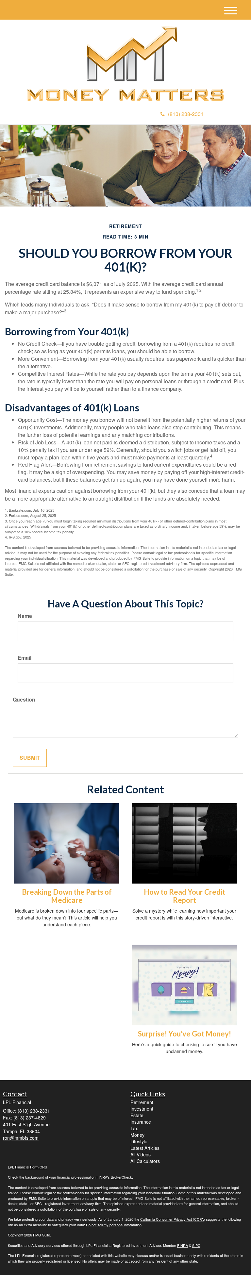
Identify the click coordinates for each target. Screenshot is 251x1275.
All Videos (140, 1154)
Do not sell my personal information (114, 1224)
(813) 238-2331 (186, 114)
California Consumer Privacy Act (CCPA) (172, 1219)
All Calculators (145, 1161)
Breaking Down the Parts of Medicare (67, 895)
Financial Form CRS (31, 1166)
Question (24, 699)
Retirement (141, 1102)
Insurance (140, 1121)
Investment (141, 1108)
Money (137, 1135)
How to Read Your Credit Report (184, 895)
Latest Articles (144, 1148)
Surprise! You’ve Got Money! (184, 1033)
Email (24, 657)
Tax (134, 1128)
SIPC (196, 1245)
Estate (136, 1115)
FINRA (182, 1245)
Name (25, 616)
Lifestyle (138, 1141)
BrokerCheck (121, 1177)
